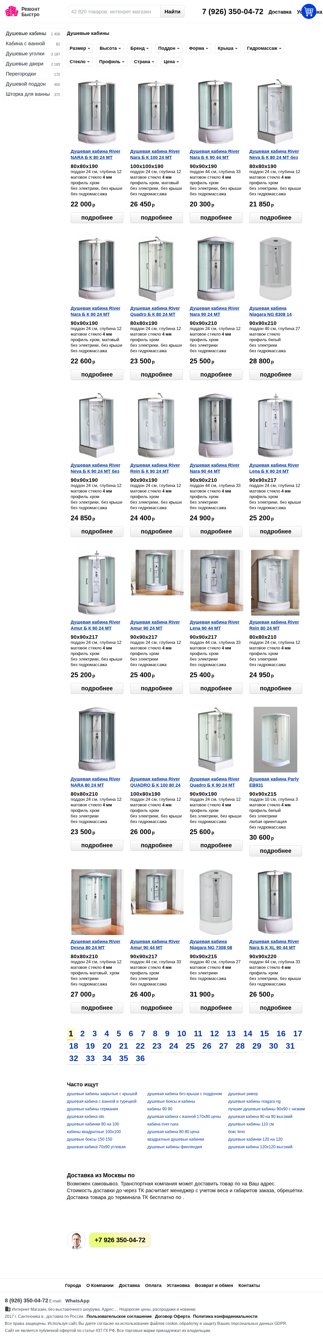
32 (73, 1058)
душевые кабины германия (92, 1109)
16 (281, 1033)
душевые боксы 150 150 (89, 1139)
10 (181, 1033)
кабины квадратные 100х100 (94, 1132)
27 (223, 1045)
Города (73, 1285)
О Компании (100, 1285)
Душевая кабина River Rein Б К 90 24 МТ (155, 468)
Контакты (249, 1285)
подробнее (97, 217)
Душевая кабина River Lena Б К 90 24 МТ (274, 468)
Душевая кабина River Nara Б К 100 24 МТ (155, 154)
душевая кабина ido (85, 1116)
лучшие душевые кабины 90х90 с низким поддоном (266, 1109)
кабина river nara (162, 1124)
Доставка (129, 1285)
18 (73, 1045)
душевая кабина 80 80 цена (173, 1132)
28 (240, 1045)
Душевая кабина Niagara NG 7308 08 (211, 944)
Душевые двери (24, 63)
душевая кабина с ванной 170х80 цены (184, 1116)
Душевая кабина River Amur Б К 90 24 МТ (95, 625)
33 (90, 1058)
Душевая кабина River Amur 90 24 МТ (155, 625)
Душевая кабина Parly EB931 (274, 782)
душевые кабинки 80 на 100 (93, 1124)
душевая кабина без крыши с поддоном (184, 1094)
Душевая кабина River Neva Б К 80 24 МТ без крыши (274, 155)
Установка (178, 1285)
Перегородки (21, 74)
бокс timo (236, 1132)
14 (247, 1033)
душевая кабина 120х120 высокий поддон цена (260, 1147)
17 (297, 1033)
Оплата (153, 1285)
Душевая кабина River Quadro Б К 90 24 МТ (214, 782)
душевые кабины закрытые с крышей (102, 1094)
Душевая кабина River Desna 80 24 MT (95, 944)
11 (198, 1033)
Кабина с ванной (25, 43)
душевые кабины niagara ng (254, 1101)
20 (107, 1045)
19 (90, 1045)
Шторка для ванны (28, 94)
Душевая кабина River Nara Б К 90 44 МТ (214, 154)
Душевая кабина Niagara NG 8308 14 (270, 311)
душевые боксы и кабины (171, 1101)
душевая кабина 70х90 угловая (96, 1147)
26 (206, 1045)
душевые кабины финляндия (174, 1147)
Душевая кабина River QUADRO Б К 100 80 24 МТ (155, 783)
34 (107, 1058)
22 (140, 1045)
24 (173, 1045)
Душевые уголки (25, 53)
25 (190, 1045)
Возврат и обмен (214, 1285)
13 (231, 1033)
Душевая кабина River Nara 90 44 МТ (214, 468)
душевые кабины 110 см (251, 1124)
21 (123, 1045)
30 (273, 1045)
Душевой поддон (26, 84)
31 (290, 1045)
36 (140, 1058)
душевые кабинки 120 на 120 (255, 1139)
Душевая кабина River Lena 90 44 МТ (214, 625)
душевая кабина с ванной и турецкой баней (102, 1101)
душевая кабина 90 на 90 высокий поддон (260, 1116)
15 (264, 1033)
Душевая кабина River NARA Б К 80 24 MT (95, 154)
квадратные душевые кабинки (175, 1139)
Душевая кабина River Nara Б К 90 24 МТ (95, 311)
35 (123, 1058)
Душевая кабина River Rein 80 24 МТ (274, 625)
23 (157, 1045)
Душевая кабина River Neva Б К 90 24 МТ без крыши (95, 469)
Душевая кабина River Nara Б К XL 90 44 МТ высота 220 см (274, 945)
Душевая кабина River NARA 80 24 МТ (95, 782)
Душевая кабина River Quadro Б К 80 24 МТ (155, 311)
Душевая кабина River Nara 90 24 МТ (214, 311)
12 (214, 1033)
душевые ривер (243, 1094)
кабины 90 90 (159, 1109)
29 (256, 1045)
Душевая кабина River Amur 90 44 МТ (155, 944)
